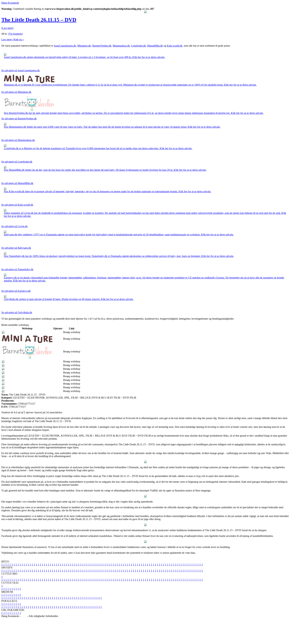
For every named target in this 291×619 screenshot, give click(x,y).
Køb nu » (19, 39)
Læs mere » (7, 39)
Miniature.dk (84, 45)
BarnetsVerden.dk (101, 45)
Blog (23, 616)
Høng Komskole (10, 2)
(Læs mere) (7, 28)
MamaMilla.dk (155, 45)
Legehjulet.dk (138, 45)
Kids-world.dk (174, 45)
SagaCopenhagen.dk (65, 45)
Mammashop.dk (121, 45)
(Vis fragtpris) (15, 33)
